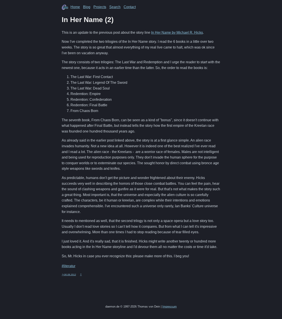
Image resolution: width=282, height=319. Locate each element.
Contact (130, 7)
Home (75, 7)
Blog (86, 7)
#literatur (68, 266)
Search (115, 7)
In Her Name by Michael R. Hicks (177, 32)
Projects (99, 7)
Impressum (169, 306)
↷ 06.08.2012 (69, 274)
